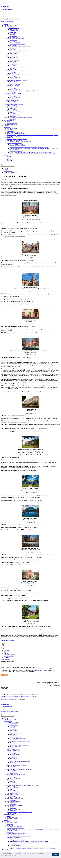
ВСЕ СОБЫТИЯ (5, 659)
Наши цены (9, 160)
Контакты (6, 161)
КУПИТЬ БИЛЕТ (5, 6)
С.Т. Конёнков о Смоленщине (17, 44)
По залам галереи (14, 30)
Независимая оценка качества (14, 132)
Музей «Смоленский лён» (13, 56)
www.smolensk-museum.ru (7, 640)
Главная (6, 24)
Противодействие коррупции (14, 143)
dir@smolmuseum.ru (55, 683)
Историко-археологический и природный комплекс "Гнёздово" (23, 90)
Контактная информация (16, 151)
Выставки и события (9, 120)
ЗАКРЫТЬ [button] (55, 854)
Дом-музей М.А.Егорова (13, 100)
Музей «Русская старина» (13, 54)
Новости (12, 48)
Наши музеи (10, 129)
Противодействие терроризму (14, 140)
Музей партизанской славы (13, 107)
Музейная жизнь (11, 654)
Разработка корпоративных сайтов (9, 699)
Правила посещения (12, 128)
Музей (5, 652)
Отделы (14, 694)
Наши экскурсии (14, 37)
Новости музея (13, 40)
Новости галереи (14, 29)
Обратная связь (16, 696)
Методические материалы (16, 144)
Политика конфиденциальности (29, 696)
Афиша (8, 121)
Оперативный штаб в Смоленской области (20, 141)
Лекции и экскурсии (15, 42)
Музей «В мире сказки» (13, 85)
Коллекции (25, 694)
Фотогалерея (13, 33)
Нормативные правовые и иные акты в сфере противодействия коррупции (29, 147)
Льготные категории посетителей (15, 133)
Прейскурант (13, 45)
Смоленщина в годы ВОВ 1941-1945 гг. (17, 80)
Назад (2, 648)
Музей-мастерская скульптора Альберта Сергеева (19, 117)
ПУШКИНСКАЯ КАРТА (10, 25)
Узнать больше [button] (12, 855)
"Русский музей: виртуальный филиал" (17, 139)
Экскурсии (12, 68)
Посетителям (7, 127)
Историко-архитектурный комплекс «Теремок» (18, 46)
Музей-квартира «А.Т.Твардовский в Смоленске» (19, 74)
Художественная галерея (13, 28)
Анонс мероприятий (12, 123)
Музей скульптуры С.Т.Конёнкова (15, 38)
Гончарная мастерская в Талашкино (19, 50)
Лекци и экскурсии (14, 60)
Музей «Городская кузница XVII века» (16, 70)
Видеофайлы (13, 116)
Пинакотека (13, 34)
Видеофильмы (13, 36)
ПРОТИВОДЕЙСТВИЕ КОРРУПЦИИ (10, 19)
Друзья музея (10, 159)
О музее (6, 155)
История (9, 156)
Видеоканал (10, 137)
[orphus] (4, 676)
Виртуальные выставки (13, 124)
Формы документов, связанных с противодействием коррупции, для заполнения (30, 152)
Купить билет (10, 131)
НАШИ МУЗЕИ (8, 26)
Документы (9, 157)
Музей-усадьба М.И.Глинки (14, 93)
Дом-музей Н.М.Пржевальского (15, 104)
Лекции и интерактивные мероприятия (20, 66)
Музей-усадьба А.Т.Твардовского (15, 111)
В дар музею (13, 32)
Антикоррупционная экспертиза (18, 145)
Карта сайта (8, 696)
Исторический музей (12, 62)
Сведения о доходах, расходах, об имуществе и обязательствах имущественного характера (32, 153)
